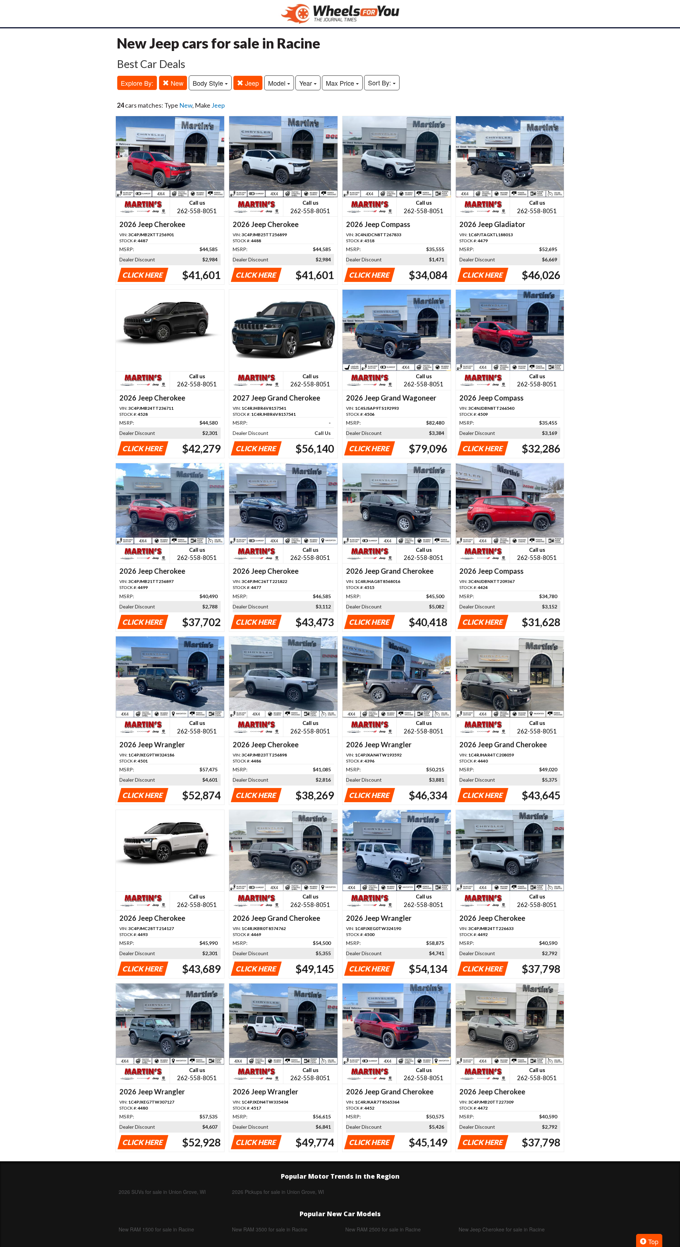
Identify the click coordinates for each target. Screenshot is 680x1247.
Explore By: (137, 82)
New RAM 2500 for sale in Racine (383, 1229)
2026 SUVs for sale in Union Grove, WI (162, 1191)
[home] (340, 13)
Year (306, 82)
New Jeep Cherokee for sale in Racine (502, 1229)
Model (277, 82)
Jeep (251, 82)
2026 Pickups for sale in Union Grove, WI (278, 1191)
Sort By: (380, 82)
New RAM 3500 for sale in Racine (269, 1229)
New (176, 82)
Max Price (341, 82)
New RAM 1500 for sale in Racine (156, 1229)
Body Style (209, 82)
